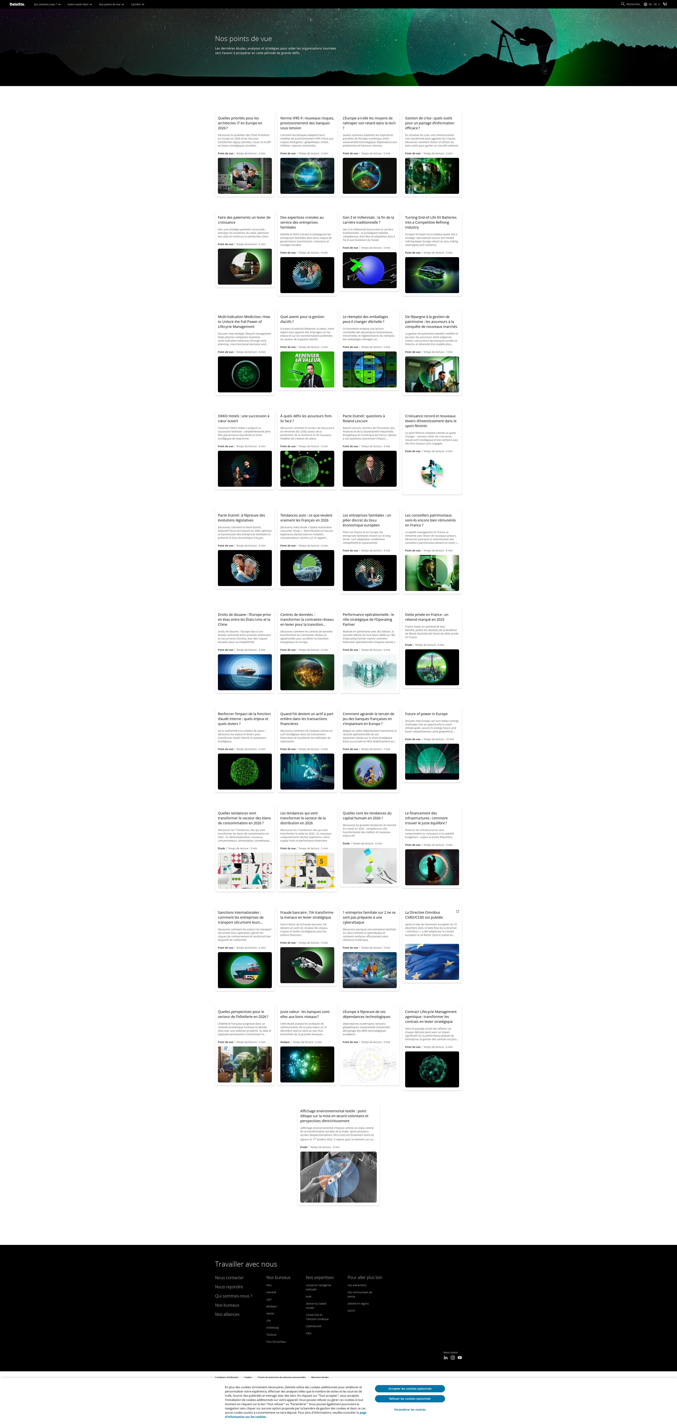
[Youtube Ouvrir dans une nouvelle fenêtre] (460, 1358)
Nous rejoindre (229, 1287)
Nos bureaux (227, 1305)
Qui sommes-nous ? (46, 4)
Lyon (269, 1299)
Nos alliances (227, 1314)
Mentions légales (320, 1377)
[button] (630, 4)
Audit (309, 1296)
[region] (338, 1402)
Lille (268, 1320)
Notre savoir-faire (78, 4)
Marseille (271, 1292)
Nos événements (357, 1285)
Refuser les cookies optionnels (410, 1399)
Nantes (270, 1313)
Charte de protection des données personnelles (282, 1377)
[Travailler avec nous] (665, 4)
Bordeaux (271, 1306)
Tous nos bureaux (276, 1341)
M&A (308, 1333)
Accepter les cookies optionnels (410, 1389)
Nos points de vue (110, 4)
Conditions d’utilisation (226, 1377)
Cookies (248, 1377)
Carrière (136, 4)
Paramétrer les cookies (410, 1409)
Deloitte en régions (358, 1303)
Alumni (351, 1310)
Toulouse (271, 1334)
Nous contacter (229, 1277)
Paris (269, 1285)
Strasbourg (272, 1327)
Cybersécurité (313, 1326)
